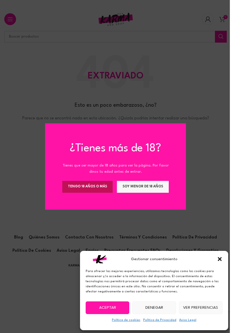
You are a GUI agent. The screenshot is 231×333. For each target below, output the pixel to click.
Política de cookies (126, 320)
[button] (220, 259)
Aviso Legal (187, 320)
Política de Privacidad (159, 320)
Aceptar (107, 308)
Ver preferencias (200, 308)
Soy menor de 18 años (143, 186)
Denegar (154, 308)
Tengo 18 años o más (87, 186)
